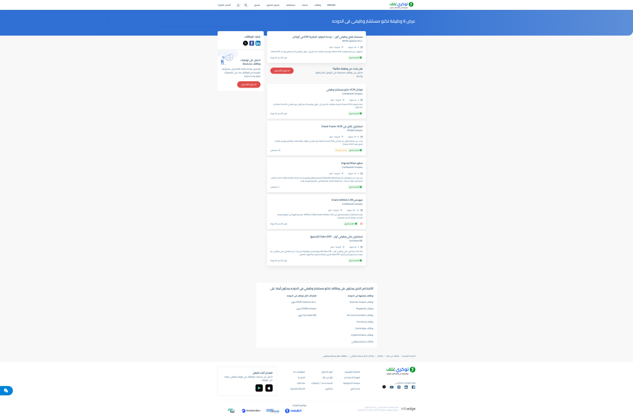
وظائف (317, 5)
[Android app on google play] (259, 388)
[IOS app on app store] (269, 388)
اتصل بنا (301, 377)
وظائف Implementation (362, 335)
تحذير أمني (355, 388)
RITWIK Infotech (355, 130)
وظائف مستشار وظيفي (362, 341)
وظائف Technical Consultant (360, 315)
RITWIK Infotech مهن (306, 308)
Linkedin (258, 43)
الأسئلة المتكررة (297, 388)
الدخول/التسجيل (282, 70)
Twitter (245, 43)
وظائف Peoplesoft (365, 308)
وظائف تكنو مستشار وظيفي (362, 356)
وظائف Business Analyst (362, 302)
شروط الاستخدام (352, 377)
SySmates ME (356, 240)
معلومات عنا (299, 372)
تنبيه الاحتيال (327, 372)
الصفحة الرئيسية (408, 356)
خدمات (305, 5)
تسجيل (257, 5)
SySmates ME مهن (307, 315)
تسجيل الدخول (273, 5)
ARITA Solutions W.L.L (352, 40)
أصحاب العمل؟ (224, 5)
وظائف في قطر (392, 356)
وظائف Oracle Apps (364, 328)
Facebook (251, 43)
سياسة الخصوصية (351, 383)
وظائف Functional (365, 322)
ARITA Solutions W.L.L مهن (303, 302)
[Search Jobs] (245, 5)
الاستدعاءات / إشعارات (321, 383)
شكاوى (329, 388)
